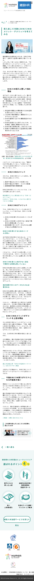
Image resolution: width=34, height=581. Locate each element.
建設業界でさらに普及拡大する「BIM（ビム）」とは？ (17, 196)
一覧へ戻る (9, 447)
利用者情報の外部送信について (17, 572)
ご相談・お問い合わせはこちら (13, 418)
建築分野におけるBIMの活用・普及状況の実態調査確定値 (17, 157)
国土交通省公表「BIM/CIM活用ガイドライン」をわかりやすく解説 (17, 365)
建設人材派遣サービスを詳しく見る (17, 520)
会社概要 (3, 572)
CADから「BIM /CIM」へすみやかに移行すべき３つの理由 (17, 200)
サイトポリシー (28, 574)
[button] (4, 433)
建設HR (5, 22)
